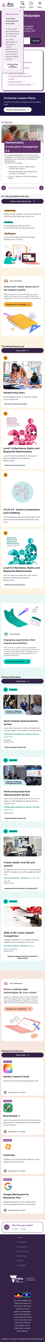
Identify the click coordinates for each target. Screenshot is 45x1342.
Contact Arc (22, 1247)
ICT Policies (22, 1242)
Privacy (20, 1260)
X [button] (20, 11)
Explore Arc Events (15, 662)
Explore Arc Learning (16, 304)
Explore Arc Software (16, 1009)
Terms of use (22, 1251)
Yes (16, 1229)
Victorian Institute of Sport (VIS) (15, 747)
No (24, 1229)
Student (15, 81)
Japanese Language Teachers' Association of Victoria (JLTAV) (22, 957)
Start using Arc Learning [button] (12, 65)
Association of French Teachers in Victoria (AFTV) (21, 888)
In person (13, 689)
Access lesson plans (16, 110)
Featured (7, 1061)
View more (21, 350)
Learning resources (17, 73)
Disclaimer (21, 1256)
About (19, 1237)
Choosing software (20, 84)
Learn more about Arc (21, 201)
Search (36, 41)
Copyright (21, 1265)
